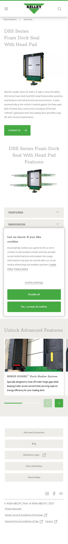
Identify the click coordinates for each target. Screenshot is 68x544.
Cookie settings (34, 282)
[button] (28, 19)
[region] (34, 272)
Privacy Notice (21, 269)
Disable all (34, 294)
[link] (12, 19)
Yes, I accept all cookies (34, 307)
